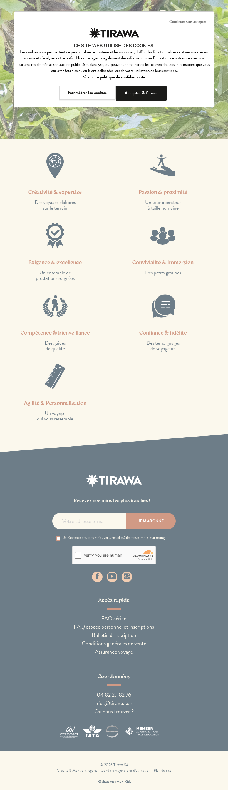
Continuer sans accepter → (190, 21)
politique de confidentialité (122, 77)
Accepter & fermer (141, 92)
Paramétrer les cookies (87, 92)
